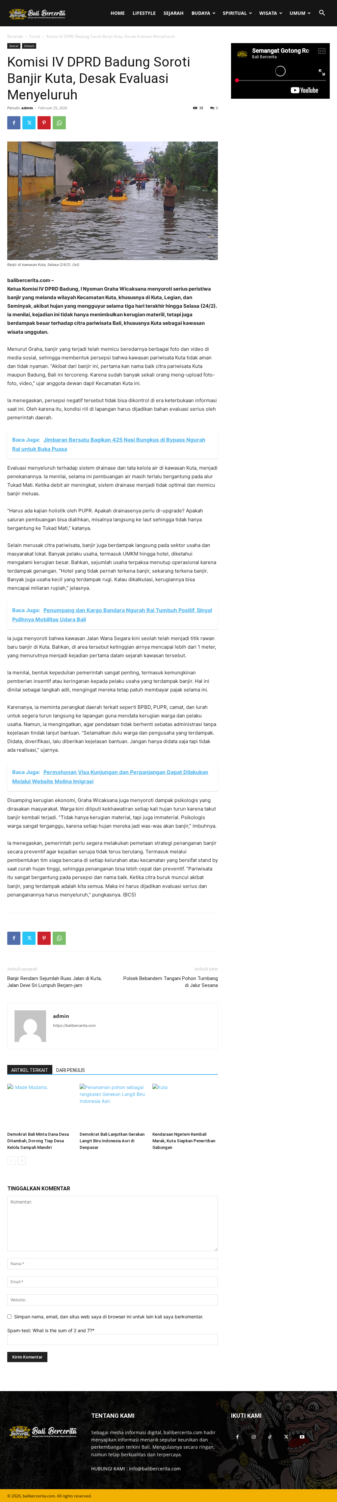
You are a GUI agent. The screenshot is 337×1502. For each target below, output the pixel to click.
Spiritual (235, 13)
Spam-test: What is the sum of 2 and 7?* (50, 1330)
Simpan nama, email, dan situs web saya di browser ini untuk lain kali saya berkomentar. (108, 1316)
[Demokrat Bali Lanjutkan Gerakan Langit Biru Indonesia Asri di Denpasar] (112, 1106)
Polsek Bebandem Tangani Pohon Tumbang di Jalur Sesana (170, 981)
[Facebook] (13, 122)
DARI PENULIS (70, 1070)
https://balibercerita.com (74, 1025)
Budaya (201, 13)
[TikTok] (269, 1437)
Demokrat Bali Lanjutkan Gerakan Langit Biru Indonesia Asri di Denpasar (112, 1141)
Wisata (268, 13)
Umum (297, 13)
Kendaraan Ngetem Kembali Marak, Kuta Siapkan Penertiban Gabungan (183, 1141)
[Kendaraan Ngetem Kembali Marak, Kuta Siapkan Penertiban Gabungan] (185, 1106)
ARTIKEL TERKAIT (29, 1070)
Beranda (15, 36)
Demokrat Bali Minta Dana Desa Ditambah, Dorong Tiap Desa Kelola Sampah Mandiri (38, 1141)
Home (118, 13)
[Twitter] (29, 122)
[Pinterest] (44, 122)
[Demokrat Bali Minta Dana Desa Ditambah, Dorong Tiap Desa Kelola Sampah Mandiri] (40, 1106)
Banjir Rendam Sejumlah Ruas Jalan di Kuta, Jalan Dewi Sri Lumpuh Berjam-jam (54, 981)
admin (27, 107)
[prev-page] (11, 1160)
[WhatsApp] (59, 122)
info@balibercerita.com (155, 1468)
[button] (322, 14)
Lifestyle (144, 13)
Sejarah (174, 13)
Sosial (34, 36)
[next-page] (22, 1160)
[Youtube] (302, 1437)
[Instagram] (253, 1437)
